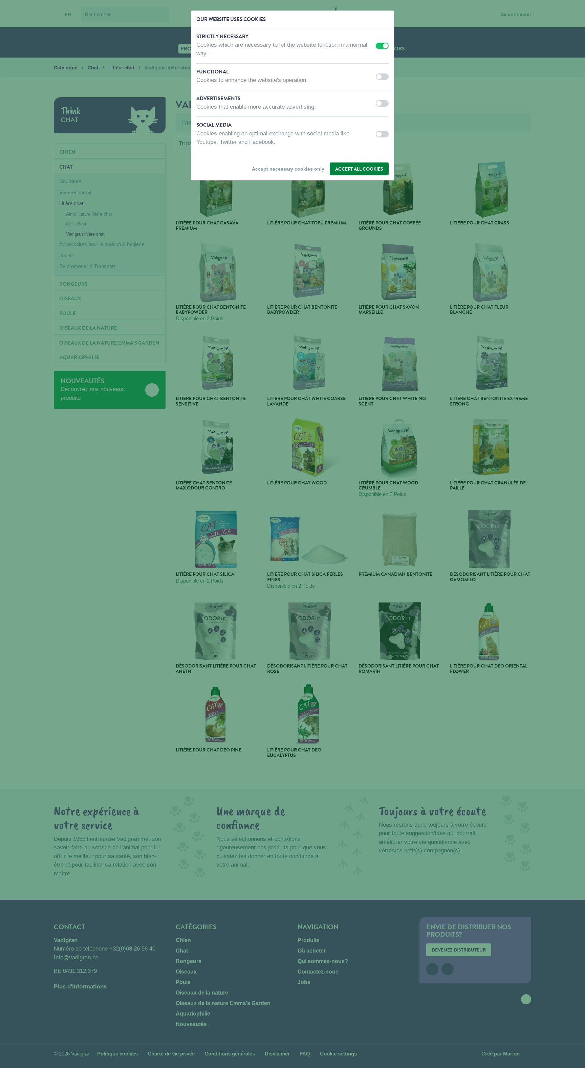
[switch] (382, 46)
